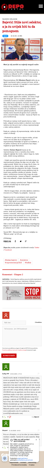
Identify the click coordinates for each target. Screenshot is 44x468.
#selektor (24, 260)
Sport (5, 36)
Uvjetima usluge (22, 350)
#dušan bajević (11, 260)
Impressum (14, 462)
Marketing (32, 462)
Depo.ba (12, 7)
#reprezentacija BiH (13, 262)
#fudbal (28, 262)
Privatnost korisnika (19, 465)
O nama (31, 465)
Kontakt (23, 462)
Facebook (15, 241)
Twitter (20, 241)
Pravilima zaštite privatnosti (9, 350)
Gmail (25, 241)
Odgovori (36, 417)
